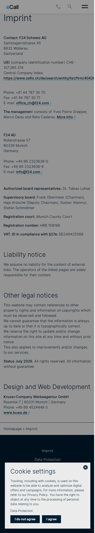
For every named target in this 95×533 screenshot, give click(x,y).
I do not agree (25, 519)
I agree (51, 519)
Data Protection (21, 511)
